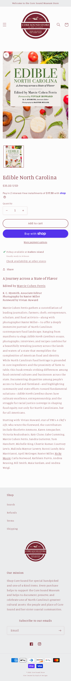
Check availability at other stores (26, 261)
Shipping (12, 528)
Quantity (7, 203)
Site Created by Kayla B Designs (35, 675)
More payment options (35, 242)
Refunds (12, 512)
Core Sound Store (38, 672)
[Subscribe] (60, 630)
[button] (4, 25)
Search (11, 504)
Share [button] (10, 269)
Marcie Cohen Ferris (31, 286)
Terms (10, 520)
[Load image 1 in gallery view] (14, 156)
